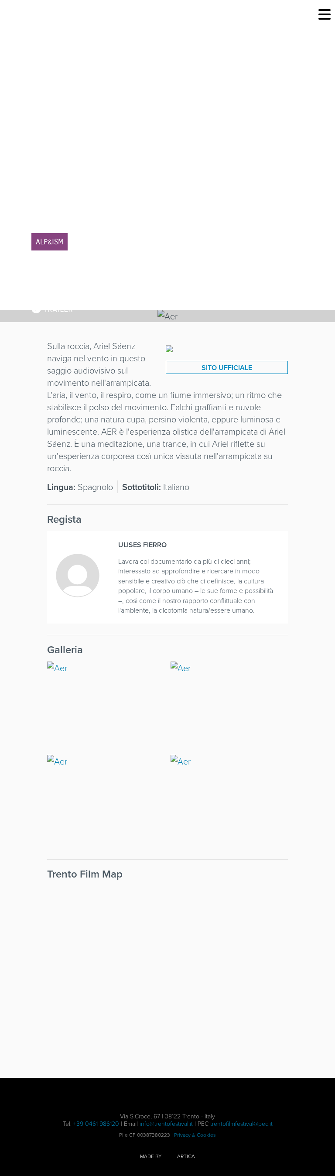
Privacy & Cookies (195, 1134)
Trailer (57, 309)
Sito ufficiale (227, 368)
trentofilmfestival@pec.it (241, 1123)
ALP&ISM (49, 241)
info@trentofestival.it (166, 1123)
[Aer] (169, 345)
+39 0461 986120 (96, 1123)
